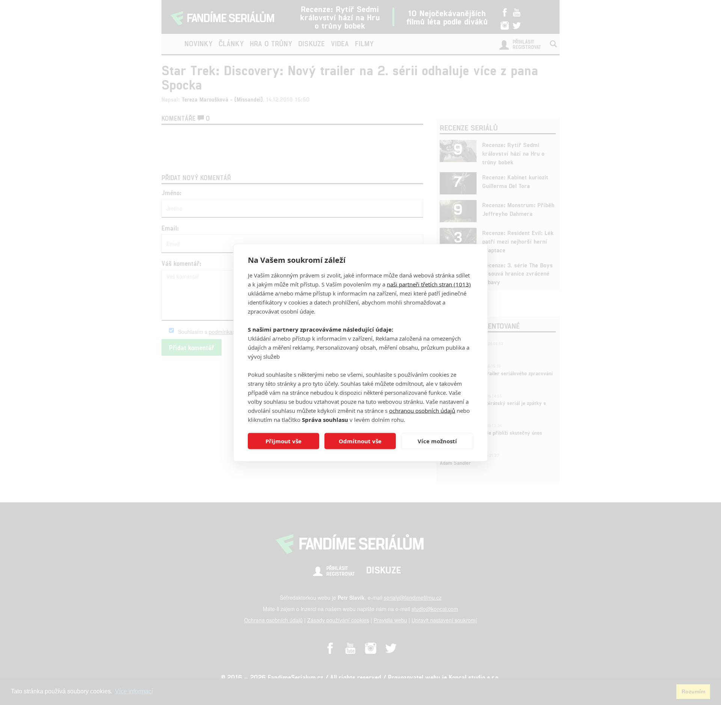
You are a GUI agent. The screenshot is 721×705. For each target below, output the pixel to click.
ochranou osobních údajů (422, 410)
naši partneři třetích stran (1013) (429, 284)
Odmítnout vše (360, 441)
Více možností (437, 441)
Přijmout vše (283, 441)
